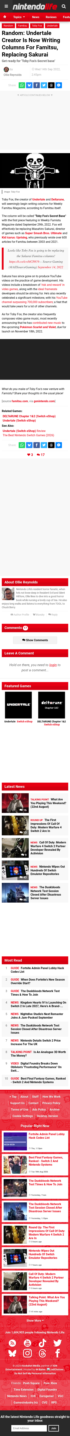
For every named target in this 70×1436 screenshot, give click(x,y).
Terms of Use (19, 1109)
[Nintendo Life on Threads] (42, 1354)
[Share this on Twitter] (44, 85)
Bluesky (40, 614)
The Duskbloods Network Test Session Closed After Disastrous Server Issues (36, 1029)
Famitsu (22, 25)
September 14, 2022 (50, 267)
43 (25, 877)
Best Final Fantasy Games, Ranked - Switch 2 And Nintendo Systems (38, 1080)
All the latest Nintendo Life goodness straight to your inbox (35, 1418)
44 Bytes (40, 1369)
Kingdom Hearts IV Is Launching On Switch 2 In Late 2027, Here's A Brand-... (38, 1004)
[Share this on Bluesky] (29, 85)
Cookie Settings (23, 1116)
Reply (54, 614)
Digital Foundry (47, 1389)
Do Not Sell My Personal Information (35, 1373)
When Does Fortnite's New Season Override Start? (38, 981)
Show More (34, 1320)
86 (25, 900)
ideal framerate (47, 289)
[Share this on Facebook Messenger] (58, 85)
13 (25, 832)
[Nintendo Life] (35, 6)
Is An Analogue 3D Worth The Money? (38, 1053)
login (53, 665)
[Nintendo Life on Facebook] (57, 1354)
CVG (44, 1402)
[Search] (63, 6)
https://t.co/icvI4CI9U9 (24, 261)
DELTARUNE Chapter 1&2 (51, 723)
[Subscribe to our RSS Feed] (12, 1344)
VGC (60, 1396)
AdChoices (57, 1369)
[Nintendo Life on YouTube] (27, 1344)
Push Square (31, 1383)
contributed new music (46, 323)
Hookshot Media (31, 1365)
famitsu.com (20, 401)
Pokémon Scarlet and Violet (38, 327)
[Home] (5, 17)
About (24, 1096)
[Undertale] (35, 170)
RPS (54, 1402)
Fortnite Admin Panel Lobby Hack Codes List (37, 969)
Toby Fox (37, 25)
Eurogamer (46, 1396)
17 (43, 455)
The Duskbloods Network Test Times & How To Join (35, 992)
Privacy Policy (51, 1103)
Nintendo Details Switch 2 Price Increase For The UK (36, 1042)
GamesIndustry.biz (26, 1402)
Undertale (52, 25)
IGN (33, 1396)
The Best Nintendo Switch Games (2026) (28, 435)
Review (24, 431)
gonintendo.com (44, 401)
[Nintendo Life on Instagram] (27, 1354)
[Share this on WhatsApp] (22, 85)
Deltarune (57, 199)
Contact (33, 1103)
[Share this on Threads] (51, 85)
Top (14, 1096)
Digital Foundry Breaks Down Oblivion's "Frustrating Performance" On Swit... (36, 1067)
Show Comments (36, 640)
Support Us (17, 1103)
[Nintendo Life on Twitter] (57, 1344)
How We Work (52, 1096)
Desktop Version (47, 1116)
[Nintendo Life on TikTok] (42, 1344)
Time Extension (24, 1389)
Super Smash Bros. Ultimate (43, 233)
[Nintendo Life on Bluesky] (12, 1354)
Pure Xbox (50, 1383)
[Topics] (6, 6)
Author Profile (21, 614)
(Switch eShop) (29, 416)
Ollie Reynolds (13, 75)
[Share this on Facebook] (36, 85)
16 (25, 810)
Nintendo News (17, 1396)
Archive (55, 1109)
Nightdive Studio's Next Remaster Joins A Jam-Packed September (37, 1015)
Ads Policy (39, 1109)
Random (8, 25)
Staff (35, 1096)
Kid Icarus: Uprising (14, 237)
